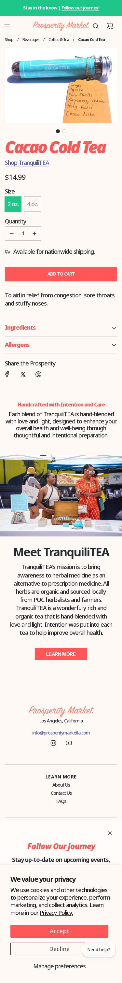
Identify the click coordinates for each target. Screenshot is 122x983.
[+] (34, 233)
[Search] (95, 26)
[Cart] (110, 26)
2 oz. (13, 204)
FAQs (61, 801)
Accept (59, 931)
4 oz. (32, 204)
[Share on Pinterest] (38, 374)
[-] (11, 233)
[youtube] (68, 743)
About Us (61, 785)
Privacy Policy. (56, 913)
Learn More (61, 654)
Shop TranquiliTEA (27, 162)
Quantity (15, 221)
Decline (59, 949)
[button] (58, 131)
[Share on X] (23, 374)
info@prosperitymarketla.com (61, 733)
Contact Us (61, 793)
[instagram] (53, 743)
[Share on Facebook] (7, 374)
